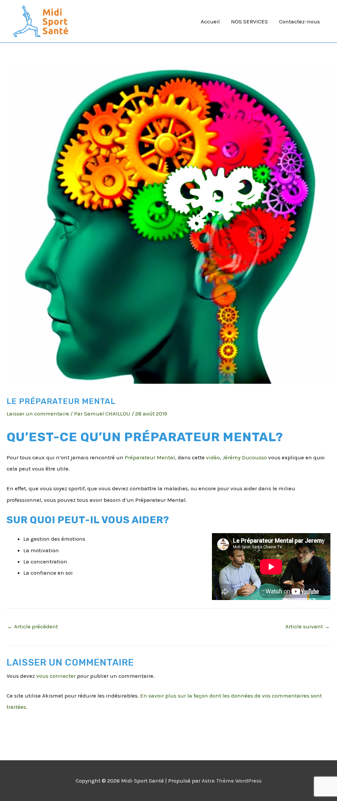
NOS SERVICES (249, 21)
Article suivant (307, 626)
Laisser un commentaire (38, 413)
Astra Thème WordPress (232, 780)
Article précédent (32, 626)
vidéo (213, 457)
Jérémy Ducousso (244, 457)
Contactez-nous (299, 21)
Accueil (210, 21)
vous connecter (56, 675)
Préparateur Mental (150, 457)
